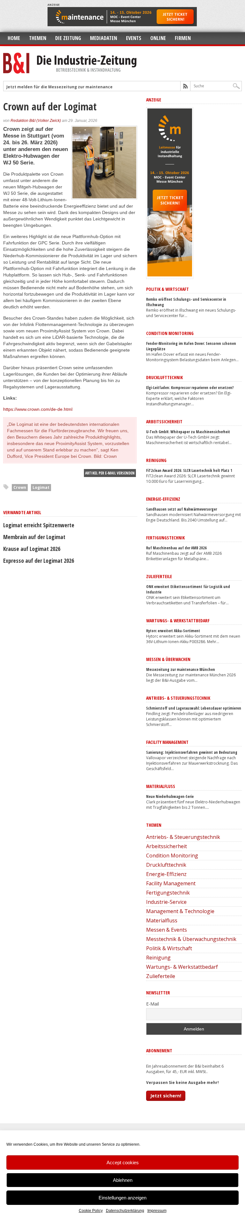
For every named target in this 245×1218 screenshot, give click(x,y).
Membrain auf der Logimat (34, 536)
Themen (37, 38)
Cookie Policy (91, 1210)
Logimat (41, 487)
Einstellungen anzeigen (122, 1197)
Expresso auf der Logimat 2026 (38, 560)
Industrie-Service (166, 901)
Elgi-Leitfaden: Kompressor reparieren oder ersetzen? (190, 387)
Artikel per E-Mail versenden (110, 473)
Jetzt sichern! (165, 1096)
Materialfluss (161, 920)
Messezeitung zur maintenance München (180, 669)
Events (133, 38)
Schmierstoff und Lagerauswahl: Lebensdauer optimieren (193, 708)
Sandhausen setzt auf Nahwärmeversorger (181, 509)
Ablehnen (122, 1180)
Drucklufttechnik (166, 864)
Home (14, 38)
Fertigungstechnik (168, 892)
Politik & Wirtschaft (169, 948)
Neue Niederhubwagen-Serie (170, 796)
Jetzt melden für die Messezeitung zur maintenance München (69, 87)
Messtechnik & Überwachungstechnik (191, 939)
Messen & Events (166, 929)
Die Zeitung (68, 38)
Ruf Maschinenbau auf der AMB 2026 (176, 548)
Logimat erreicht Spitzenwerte (38, 525)
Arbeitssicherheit (166, 846)
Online (158, 38)
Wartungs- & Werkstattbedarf (182, 966)
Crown (19, 487)
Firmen (183, 38)
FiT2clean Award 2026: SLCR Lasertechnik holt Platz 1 (189, 470)
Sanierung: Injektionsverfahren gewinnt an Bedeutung (191, 752)
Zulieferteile (160, 976)
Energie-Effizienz (166, 874)
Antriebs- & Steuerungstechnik (183, 836)
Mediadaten (103, 38)
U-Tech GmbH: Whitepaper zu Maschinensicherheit (188, 431)
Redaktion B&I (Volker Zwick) (36, 120)
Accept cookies (123, 1162)
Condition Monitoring (172, 855)
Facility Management (171, 883)
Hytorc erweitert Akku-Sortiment (173, 630)
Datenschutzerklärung (125, 1210)
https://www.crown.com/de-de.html (37, 409)
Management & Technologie (180, 911)
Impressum (157, 1210)
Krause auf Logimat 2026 (31, 548)
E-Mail (152, 1004)
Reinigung (158, 957)
